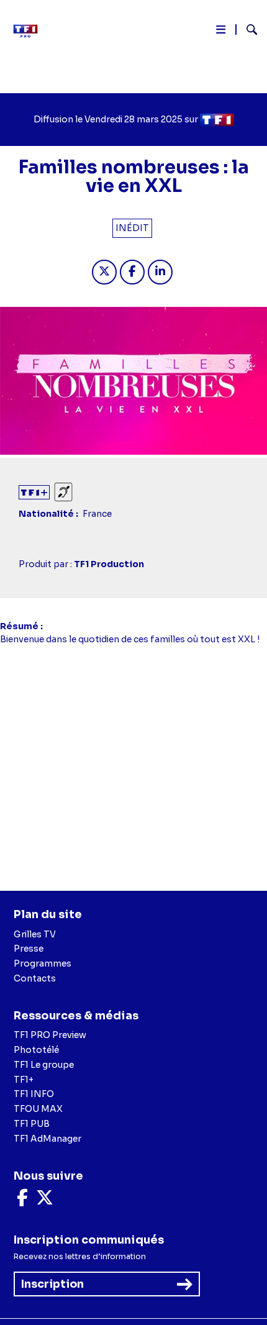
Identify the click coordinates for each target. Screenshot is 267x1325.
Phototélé (36, 1049)
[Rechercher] (246, 31)
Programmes (42, 963)
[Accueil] (30, 31)
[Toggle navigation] (221, 32)
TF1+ (24, 1079)
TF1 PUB (32, 1123)
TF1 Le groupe (44, 1064)
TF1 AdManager (47, 1138)
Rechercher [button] (246, 29)
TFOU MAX (38, 1108)
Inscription (52, 1284)
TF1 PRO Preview (50, 1034)
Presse (28, 948)
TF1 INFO (34, 1094)
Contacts (35, 978)
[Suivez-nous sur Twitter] (44, 1200)
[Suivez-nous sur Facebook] (22, 1200)
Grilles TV (35, 934)
